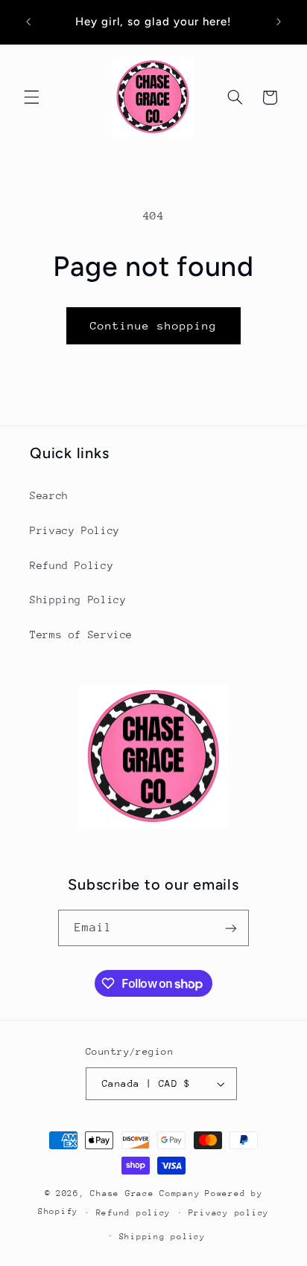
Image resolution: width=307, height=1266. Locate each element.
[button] (31, 97)
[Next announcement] (278, 21)
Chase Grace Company (145, 1193)
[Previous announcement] (28, 21)
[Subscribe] (231, 928)
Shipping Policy (78, 599)
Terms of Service (81, 634)
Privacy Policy (75, 530)
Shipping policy (162, 1236)
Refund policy (133, 1213)
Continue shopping (154, 325)
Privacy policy (229, 1213)
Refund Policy (71, 565)
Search (49, 495)
